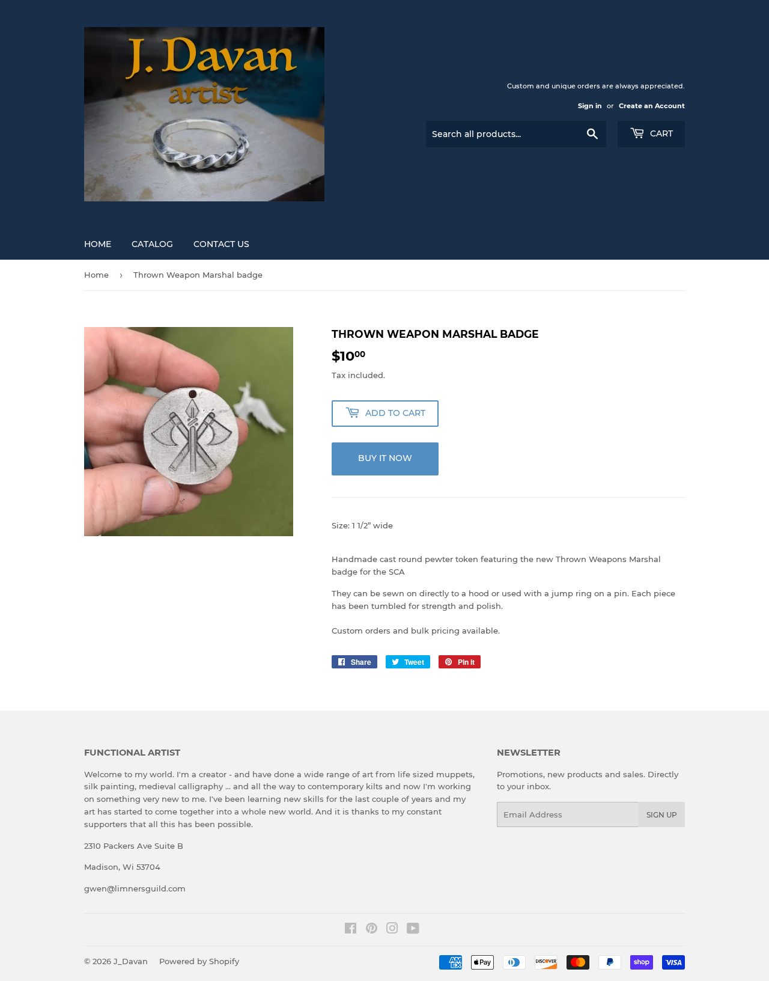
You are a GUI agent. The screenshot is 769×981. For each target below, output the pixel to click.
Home (97, 244)
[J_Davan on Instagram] (392, 930)
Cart (660, 133)
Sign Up (661, 814)
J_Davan (131, 961)
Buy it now (385, 458)
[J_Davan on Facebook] (350, 930)
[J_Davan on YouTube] (413, 930)
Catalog (152, 244)
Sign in (590, 106)
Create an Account (652, 106)
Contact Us (221, 244)
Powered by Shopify (199, 961)
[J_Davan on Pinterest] (371, 930)
